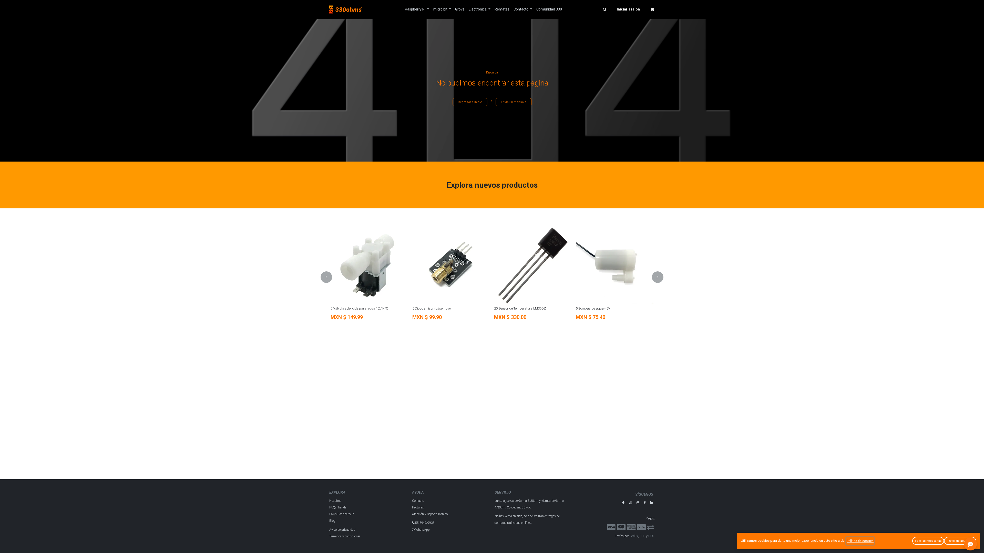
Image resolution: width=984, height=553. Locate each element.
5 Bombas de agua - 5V (593, 308)
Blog (332, 521)
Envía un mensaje (513, 102)
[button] (605, 9)
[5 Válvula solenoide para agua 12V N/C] (369, 265)
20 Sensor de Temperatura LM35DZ (520, 308)
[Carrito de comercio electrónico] (652, 9)
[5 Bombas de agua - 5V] (614, 265)
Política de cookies (860, 541)
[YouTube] (630, 502)
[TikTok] (623, 502)
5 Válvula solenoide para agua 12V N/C (359, 308)
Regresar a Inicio (470, 102)
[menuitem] (417, 9)
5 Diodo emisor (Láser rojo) (431, 308)
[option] (492, 277)
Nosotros (335, 501)
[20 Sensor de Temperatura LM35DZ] (533, 265)
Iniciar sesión (628, 9)
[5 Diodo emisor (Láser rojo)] (451, 265)
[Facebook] (645, 502)
